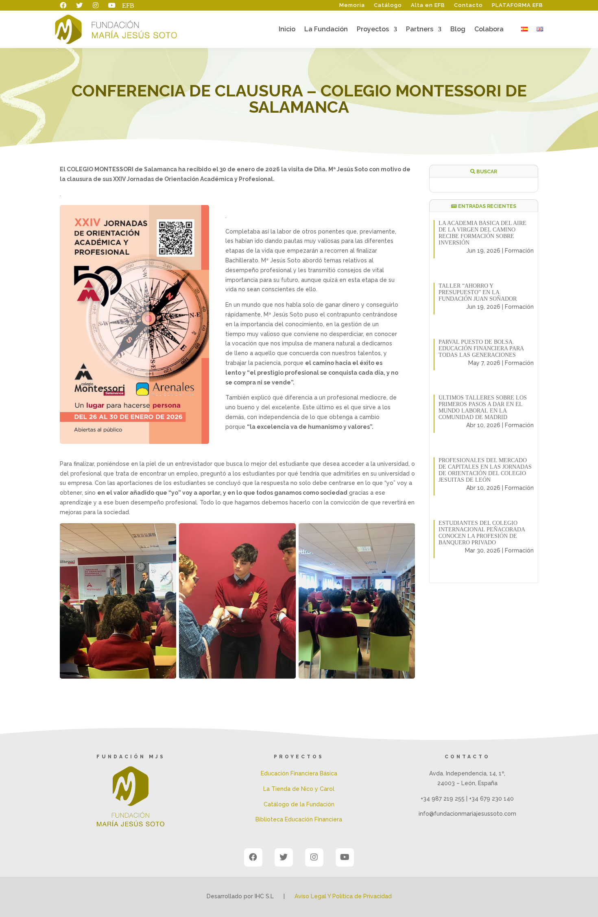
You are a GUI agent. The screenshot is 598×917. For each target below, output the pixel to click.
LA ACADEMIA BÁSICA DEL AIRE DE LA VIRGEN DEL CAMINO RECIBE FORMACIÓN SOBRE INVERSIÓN (482, 233)
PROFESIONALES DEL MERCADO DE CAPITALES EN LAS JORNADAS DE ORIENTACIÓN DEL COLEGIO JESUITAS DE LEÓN (485, 470)
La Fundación (326, 29)
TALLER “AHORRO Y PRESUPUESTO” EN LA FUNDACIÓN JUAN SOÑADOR (478, 292)
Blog (457, 29)
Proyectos (373, 29)
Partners (419, 29)
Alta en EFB (428, 5)
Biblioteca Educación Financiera (298, 819)
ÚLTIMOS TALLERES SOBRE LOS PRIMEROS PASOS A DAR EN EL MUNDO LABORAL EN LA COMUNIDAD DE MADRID (483, 407)
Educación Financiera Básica (299, 773)
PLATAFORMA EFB (517, 5)
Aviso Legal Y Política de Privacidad (343, 896)
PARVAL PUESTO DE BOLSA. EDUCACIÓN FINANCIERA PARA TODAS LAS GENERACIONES (481, 348)
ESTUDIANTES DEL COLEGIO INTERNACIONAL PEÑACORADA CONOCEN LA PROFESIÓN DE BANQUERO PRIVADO (482, 533)
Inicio (287, 29)
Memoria (352, 5)
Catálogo (388, 5)
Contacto (468, 5)
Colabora (489, 29)
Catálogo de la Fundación (299, 804)
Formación (519, 250)
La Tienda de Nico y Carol (298, 789)
